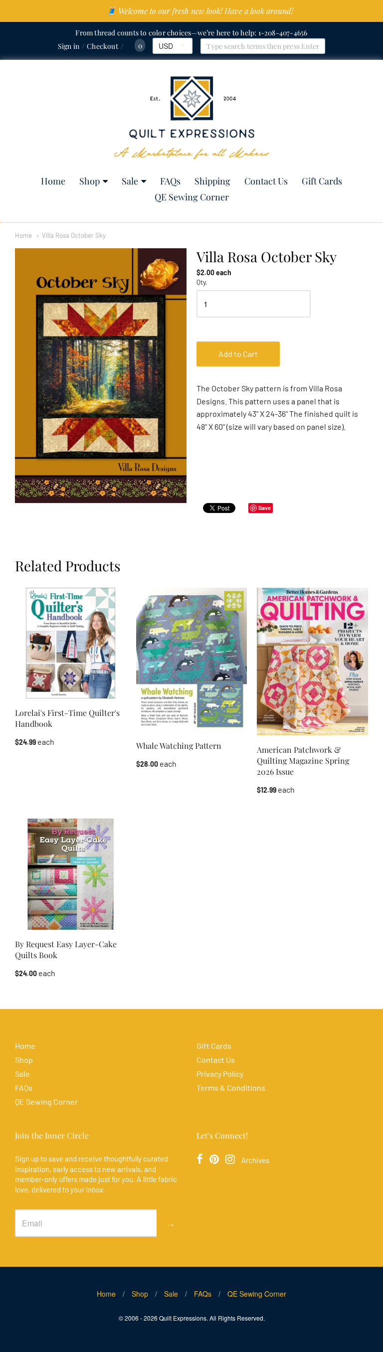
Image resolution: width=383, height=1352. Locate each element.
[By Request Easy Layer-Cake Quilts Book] (70, 874)
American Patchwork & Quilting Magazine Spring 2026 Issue (303, 760)
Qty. (201, 282)
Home (53, 181)
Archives (255, 1160)
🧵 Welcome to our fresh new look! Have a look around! (199, 10)
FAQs (170, 181)
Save (264, 507)
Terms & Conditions (230, 1087)
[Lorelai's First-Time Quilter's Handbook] (70, 643)
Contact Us (266, 181)
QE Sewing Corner (192, 197)
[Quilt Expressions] (191, 118)
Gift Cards (322, 181)
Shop (89, 181)
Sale (130, 181)
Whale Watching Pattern (178, 745)
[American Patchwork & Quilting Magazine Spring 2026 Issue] (312, 662)
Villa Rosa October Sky (74, 235)
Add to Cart (238, 353)
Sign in (68, 46)
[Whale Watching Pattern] (191, 659)
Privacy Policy (219, 1073)
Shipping (212, 181)
